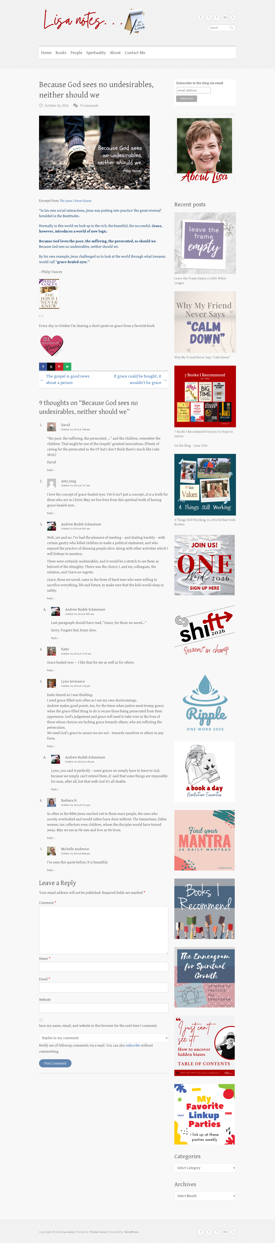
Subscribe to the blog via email (199, 83)
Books (61, 52)
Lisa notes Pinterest (217, 18)
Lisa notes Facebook (201, 18)
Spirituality (96, 52)
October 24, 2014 (56, 106)
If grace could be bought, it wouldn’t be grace (140, 379)
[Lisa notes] (92, 20)
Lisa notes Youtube (225, 18)
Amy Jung (68, 481)
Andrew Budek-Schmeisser (81, 524)
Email (44, 979)
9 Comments (89, 106)
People (76, 52)
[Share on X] (51, 367)
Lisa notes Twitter (209, 18)
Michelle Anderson (75, 849)
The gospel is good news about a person (65, 379)
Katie (65, 649)
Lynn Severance (73, 681)
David (65, 425)
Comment (47, 903)
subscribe (133, 1045)
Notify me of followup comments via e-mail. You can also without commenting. (96, 1048)
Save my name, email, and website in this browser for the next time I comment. (98, 1026)
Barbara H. (69, 800)
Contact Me (135, 52)
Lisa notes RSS (233, 18)
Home (46, 52)
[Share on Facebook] (43, 367)
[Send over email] (67, 367)
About (115, 52)
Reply (51, 470)
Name (45, 959)
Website (45, 1000)
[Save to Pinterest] (59, 367)
